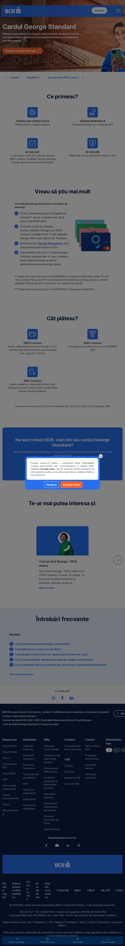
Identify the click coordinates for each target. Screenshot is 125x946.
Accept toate (71, 484)
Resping (51, 484)
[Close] (101, 456)
